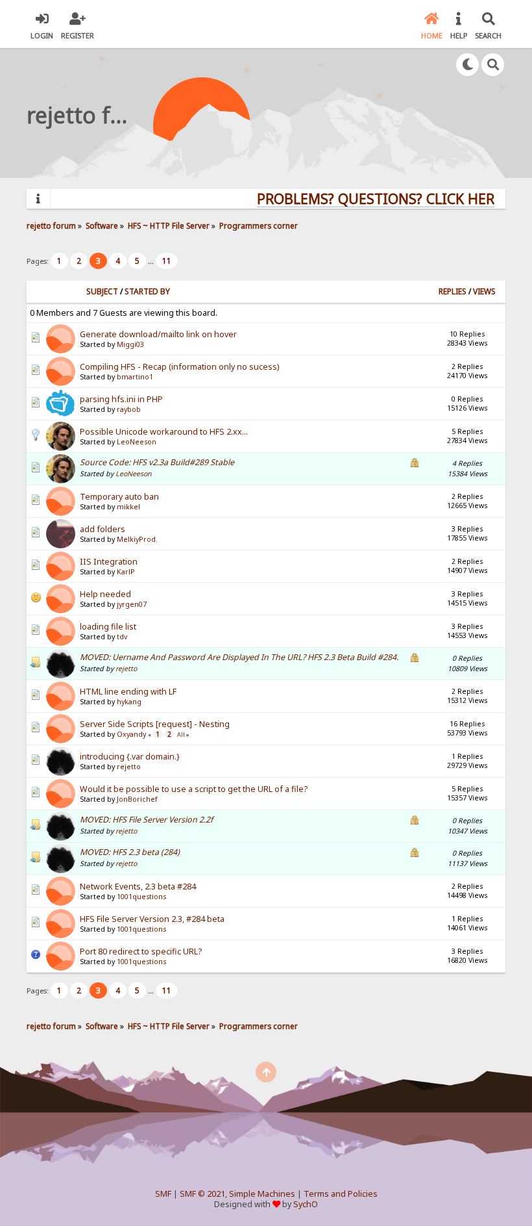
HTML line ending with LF (128, 691)
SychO (305, 1204)
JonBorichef (137, 799)
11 (166, 260)
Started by (147, 291)
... (152, 261)
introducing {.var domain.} (130, 756)
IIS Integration (109, 561)
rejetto (126, 668)
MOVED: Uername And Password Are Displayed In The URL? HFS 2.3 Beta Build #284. (239, 657)
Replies (452, 291)
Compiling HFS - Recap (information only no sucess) (179, 366)
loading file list (108, 626)
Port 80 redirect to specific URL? (141, 951)
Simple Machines (262, 1193)
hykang (129, 701)
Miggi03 (130, 344)
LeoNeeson (136, 441)
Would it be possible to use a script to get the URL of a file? (194, 789)
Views (484, 291)
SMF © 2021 (202, 1193)
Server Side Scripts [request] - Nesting (155, 724)
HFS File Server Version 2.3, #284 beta (152, 919)
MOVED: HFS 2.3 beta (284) (130, 852)
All (181, 735)
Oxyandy (131, 734)
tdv (122, 636)
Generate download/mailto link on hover (158, 334)
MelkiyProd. (137, 539)
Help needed (105, 594)
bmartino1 (135, 376)
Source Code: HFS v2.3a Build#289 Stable (157, 462)
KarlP (126, 571)
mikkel (128, 506)
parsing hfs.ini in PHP (121, 399)
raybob (129, 409)
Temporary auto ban (119, 496)
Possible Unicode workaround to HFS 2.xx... (164, 431)
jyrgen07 (132, 604)
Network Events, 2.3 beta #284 (138, 886)
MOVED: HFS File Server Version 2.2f (146, 819)
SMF (163, 1193)
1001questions (141, 896)
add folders (102, 529)
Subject (102, 291)
